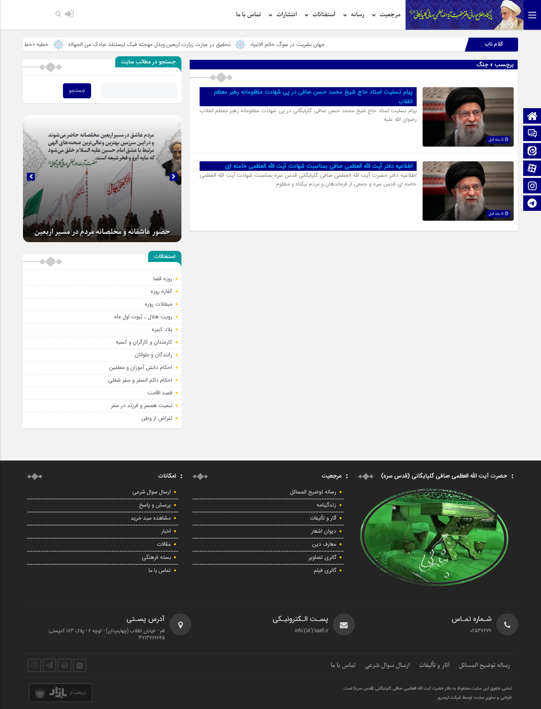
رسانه (357, 14)
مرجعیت (390, 14)
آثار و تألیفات (323, 518)
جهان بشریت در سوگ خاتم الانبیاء (317, 44)
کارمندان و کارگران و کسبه (144, 342)
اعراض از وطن (156, 418)
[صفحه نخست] (532, 116)
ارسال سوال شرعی (151, 492)
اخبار (166, 531)
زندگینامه (326, 505)
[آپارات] (532, 169)
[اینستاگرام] (532, 186)
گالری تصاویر (322, 557)
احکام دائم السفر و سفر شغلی (140, 380)
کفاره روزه (161, 291)
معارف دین (324, 544)
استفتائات (323, 14)
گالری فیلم (325, 570)
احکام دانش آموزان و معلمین (140, 367)
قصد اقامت (159, 392)
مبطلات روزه (158, 304)
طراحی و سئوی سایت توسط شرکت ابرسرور (474, 697)
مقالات (164, 544)
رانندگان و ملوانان (153, 354)
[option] (102, 178)
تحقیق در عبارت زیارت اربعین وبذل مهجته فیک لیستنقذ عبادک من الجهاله (180, 44)
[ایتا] (532, 151)
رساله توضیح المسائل (313, 492)
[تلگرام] (532, 204)
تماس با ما (248, 14)
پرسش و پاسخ (155, 505)
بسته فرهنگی (156, 557)
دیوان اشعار (323, 531)
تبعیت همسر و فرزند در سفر (141, 405)
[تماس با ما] (532, 134)
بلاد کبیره (162, 329)
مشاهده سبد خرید (151, 518)
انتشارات (286, 14)
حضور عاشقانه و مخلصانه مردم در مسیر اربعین (102, 232)
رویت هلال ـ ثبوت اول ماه (143, 316)
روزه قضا (162, 278)
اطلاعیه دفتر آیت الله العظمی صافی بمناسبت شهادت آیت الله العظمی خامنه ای (319, 166)
